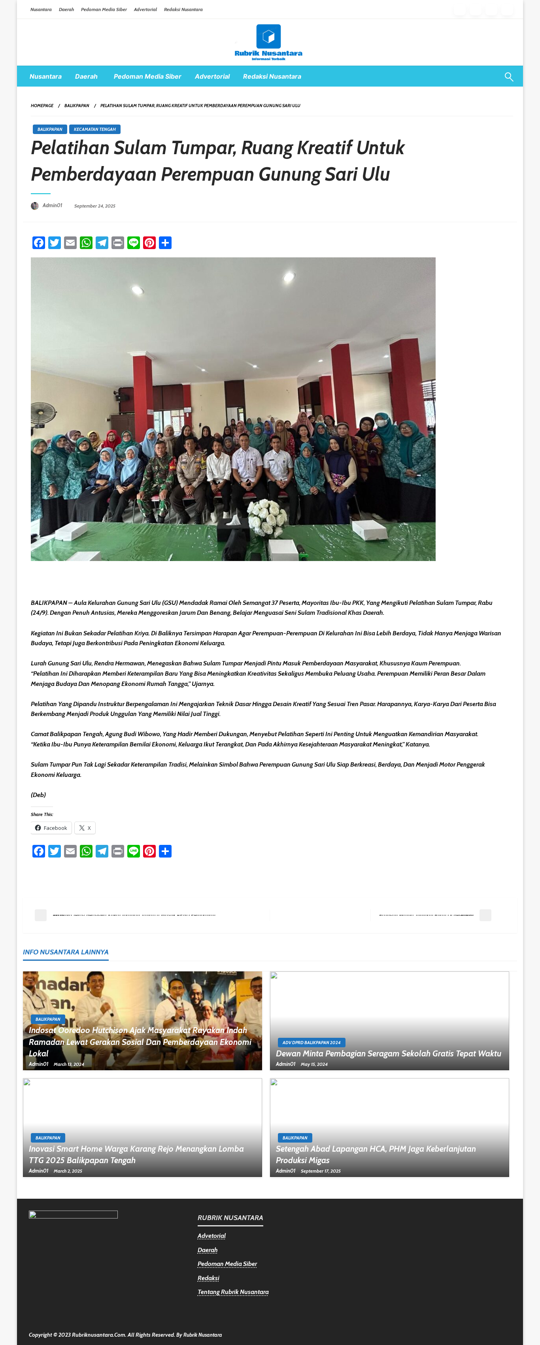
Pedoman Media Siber (104, 9)
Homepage (42, 105)
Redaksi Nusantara (183, 9)
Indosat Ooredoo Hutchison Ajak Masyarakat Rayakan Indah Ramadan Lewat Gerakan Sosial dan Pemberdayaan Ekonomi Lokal (140, 1041)
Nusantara (41, 9)
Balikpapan (76, 105)
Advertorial (145, 9)
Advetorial (212, 1235)
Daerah (66, 9)
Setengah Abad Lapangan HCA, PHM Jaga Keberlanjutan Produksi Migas (376, 1154)
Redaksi (208, 1278)
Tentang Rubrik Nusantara (233, 1292)
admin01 (53, 205)
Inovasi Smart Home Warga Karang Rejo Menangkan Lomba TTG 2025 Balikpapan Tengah (136, 1154)
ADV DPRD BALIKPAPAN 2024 (312, 1042)
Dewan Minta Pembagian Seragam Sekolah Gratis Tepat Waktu (388, 1053)
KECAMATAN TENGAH (95, 129)
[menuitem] (45, 76)
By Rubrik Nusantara (199, 1335)
